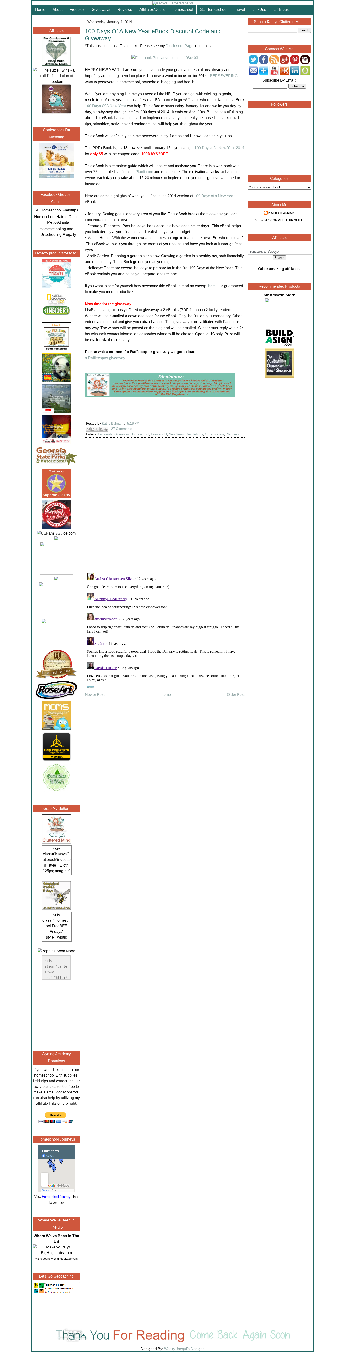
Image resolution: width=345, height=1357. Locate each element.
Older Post (236, 695)
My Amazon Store (279, 295)
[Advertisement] (56, 1014)
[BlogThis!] (92, 429)
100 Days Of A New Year (105, 106)
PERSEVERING (224, 76)
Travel (240, 9)
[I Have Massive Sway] (56, 539)
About (57, 9)
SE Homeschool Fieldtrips (56, 210)
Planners (232, 434)
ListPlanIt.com (141, 172)
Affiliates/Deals (152, 9)
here (212, 286)
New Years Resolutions (186, 434)
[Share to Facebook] (101, 429)
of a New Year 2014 (219, 148)
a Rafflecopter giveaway (105, 358)
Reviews (125, 9)
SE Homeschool (213, 9)
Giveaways (101, 9)
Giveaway (121, 434)
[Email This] (88, 429)
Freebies (77, 9)
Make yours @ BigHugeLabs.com (56, 1258)
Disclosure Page (179, 46)
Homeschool (182, 9)
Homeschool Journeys (57, 1197)
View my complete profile (279, 220)
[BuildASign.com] (279, 345)
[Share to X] (97, 429)
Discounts (105, 434)
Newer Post (94, 695)
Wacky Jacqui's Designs (183, 1349)
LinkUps (259, 9)
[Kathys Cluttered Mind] (172, 3)
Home (40, 9)
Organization (214, 434)
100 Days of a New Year (214, 196)
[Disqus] (165, 508)
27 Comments (121, 428)
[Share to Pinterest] (106, 429)
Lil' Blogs (281, 9)
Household (159, 434)
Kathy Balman (281, 213)
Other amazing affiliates (279, 269)
